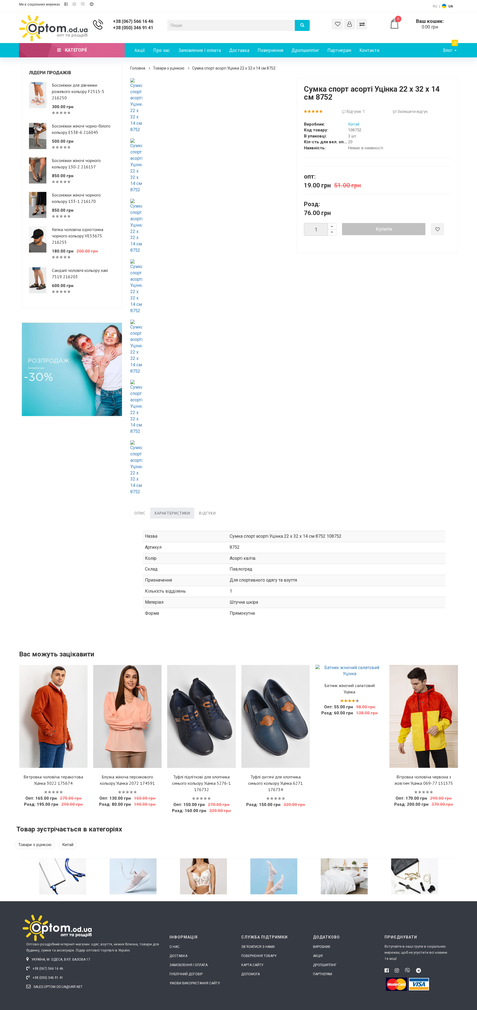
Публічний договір (186, 974)
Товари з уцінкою (168, 68)
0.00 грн (420, 24)
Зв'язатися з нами (258, 947)
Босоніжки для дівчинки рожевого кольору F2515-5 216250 (78, 91)
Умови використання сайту (194, 983)
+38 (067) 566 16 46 (133, 21)
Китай (353, 124)
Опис (139, 513)
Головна (137, 68)
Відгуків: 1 (355, 111)
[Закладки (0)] (337, 24)
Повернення (270, 50)
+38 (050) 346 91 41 (133, 27)
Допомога (250, 974)
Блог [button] (448, 50)
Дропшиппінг (305, 50)
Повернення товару (259, 956)
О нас (174, 947)
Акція (318, 956)
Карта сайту (252, 965)
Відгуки (207, 513)
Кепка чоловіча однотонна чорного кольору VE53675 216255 (77, 236)
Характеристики (172, 513)
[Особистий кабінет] (349, 24)
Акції (139, 50)
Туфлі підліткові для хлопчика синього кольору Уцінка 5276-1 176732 (201, 783)
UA (450, 6)
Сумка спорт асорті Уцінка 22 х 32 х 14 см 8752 (233, 68)
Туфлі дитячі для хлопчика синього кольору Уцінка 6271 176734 (275, 783)
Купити (384, 229)
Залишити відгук (412, 111)
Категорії (75, 50)
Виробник (321, 947)
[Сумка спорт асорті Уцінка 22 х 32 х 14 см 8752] (136, 105)
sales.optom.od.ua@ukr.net (58, 987)
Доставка (239, 50)
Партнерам (339, 50)
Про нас (161, 50)
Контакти (369, 50)
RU (435, 6)
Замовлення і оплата (199, 50)
